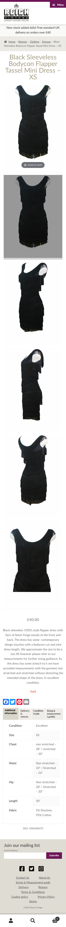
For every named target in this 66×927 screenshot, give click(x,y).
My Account (11, 920)
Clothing (34, 42)
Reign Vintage (16, 12)
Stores (33, 901)
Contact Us (22, 877)
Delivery (24, 887)
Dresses (46, 42)
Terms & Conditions (33, 892)
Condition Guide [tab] (38, 712)
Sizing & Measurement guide (33, 882)
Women (22, 42)
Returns (42, 887)
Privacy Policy (46, 897)
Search (33, 920)
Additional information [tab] (11, 711)
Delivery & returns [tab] (25, 714)
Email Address (11, 850)
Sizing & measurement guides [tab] (53, 714)
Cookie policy (19, 897)
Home (11, 42)
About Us (44, 877)
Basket (51, 917)
